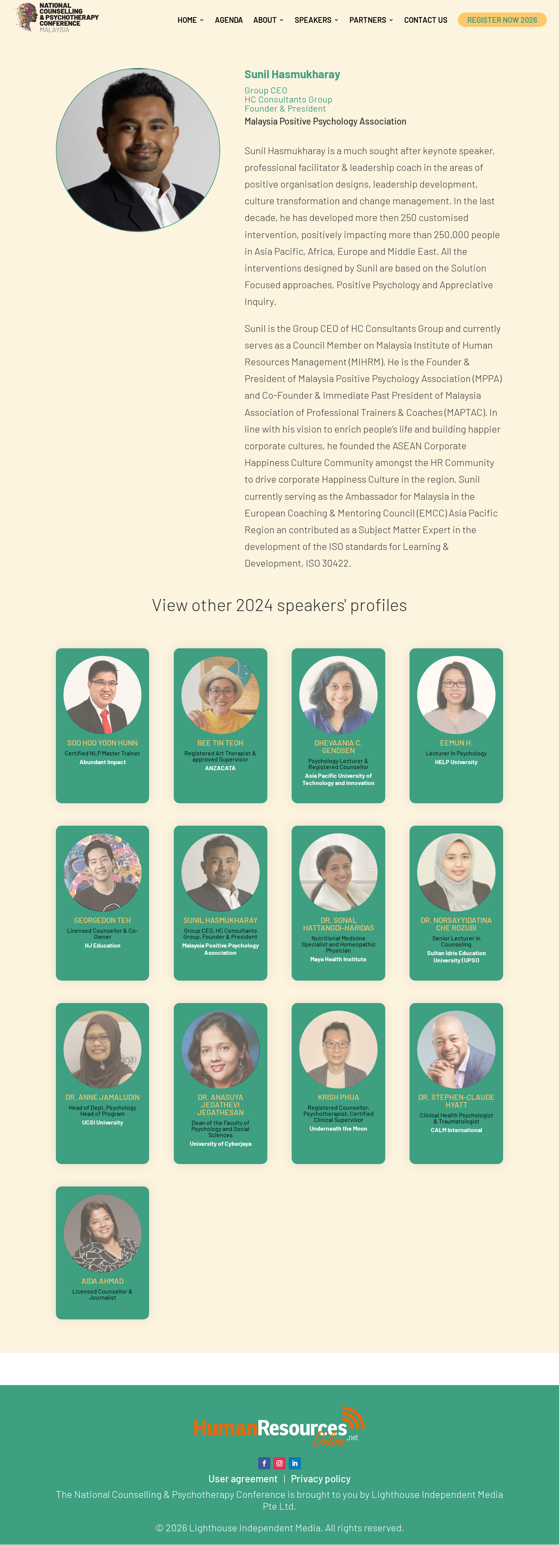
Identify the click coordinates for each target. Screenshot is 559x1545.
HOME (187, 20)
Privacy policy (321, 1478)
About (265, 20)
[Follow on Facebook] (264, 1463)
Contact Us (426, 20)
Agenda (229, 20)
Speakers (313, 20)
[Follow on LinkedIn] (295, 1463)
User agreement (243, 1478)
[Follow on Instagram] (279, 1463)
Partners (367, 20)
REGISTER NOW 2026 (502, 19)
